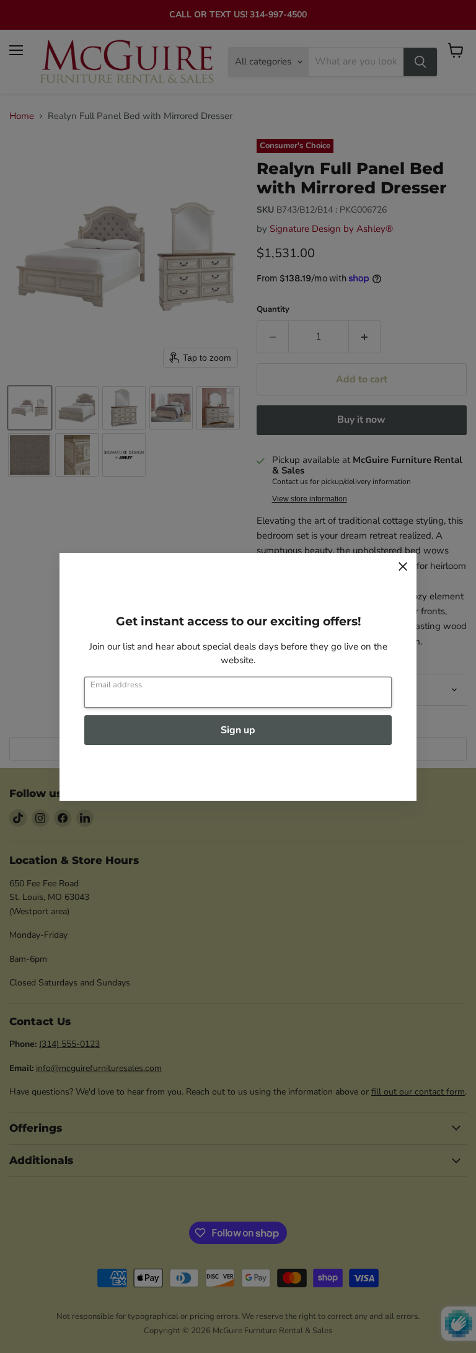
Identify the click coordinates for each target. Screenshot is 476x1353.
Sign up (238, 730)
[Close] (402, 566)
